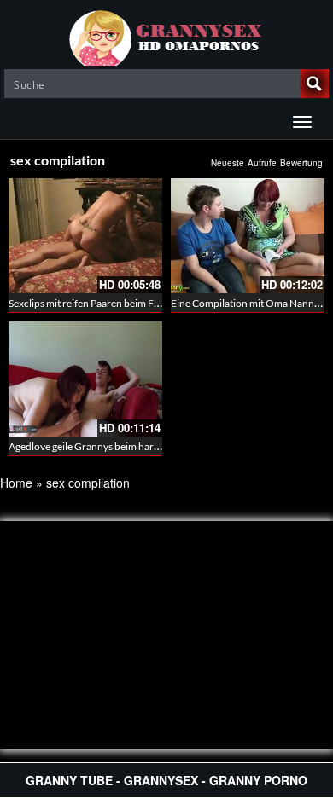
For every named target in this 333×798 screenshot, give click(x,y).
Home (16, 482)
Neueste (227, 163)
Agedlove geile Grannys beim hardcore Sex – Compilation (135, 446)
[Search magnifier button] (314, 83)
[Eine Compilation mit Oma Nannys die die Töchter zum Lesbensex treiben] (247, 235)
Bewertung (301, 163)
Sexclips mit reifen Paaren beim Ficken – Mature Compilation (143, 303)
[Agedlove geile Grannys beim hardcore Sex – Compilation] (85, 379)
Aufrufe (262, 163)
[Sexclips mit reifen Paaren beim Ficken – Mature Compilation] (85, 235)
